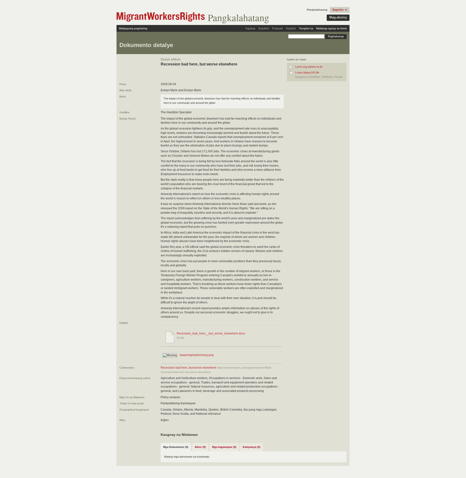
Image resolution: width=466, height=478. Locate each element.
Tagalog (250, 28)
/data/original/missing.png (197, 355)
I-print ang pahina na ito (309, 66)
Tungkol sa (306, 28)
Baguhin (338, 9)
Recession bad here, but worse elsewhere (189, 367)
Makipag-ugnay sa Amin (331, 28)
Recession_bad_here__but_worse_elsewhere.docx (211, 333)
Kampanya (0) (251, 447)
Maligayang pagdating (133, 28)
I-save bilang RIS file (307, 72)
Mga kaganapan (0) (224, 447)
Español (263, 28)
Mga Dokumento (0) (175, 447)
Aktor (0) (200, 447)
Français (277, 28)
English (291, 28)
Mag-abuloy (338, 17)
